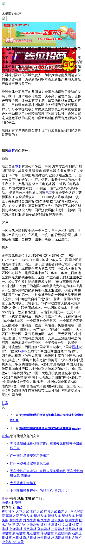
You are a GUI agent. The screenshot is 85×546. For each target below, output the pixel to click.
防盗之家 (19, 524)
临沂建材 (68, 524)
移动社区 (8, 511)
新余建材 (19, 533)
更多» (6, 436)
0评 (19, 507)
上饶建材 (15, 529)
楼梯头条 (40, 516)
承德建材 (57, 537)
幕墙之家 (12, 516)
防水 (15, 57)
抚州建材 (29, 529)
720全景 (18, 542)
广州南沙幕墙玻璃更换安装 (30, 463)
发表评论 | (12, 507)
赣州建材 (71, 529)
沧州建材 (43, 537)
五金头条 (26, 516)
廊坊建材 (29, 537)
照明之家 (71, 520)
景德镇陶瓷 (62, 533)
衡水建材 (15, 537)
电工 (48, 192)
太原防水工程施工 (23, 483)
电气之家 (43, 520)
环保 (21, 351)
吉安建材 (57, 529)
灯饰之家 (29, 520)
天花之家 (22, 511)
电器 (18, 166)
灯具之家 (50, 511)
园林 (75, 347)
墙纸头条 (54, 516)
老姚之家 (15, 520)
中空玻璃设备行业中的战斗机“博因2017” (39, 490)
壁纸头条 (68, 516)
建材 (11, 150)
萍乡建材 (47, 533)
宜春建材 (43, 529)
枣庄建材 (54, 524)
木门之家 (36, 511)
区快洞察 (33, 524)
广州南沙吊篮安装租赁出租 (30, 455)
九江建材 (33, 533)
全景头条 (57, 520)
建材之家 (71, 537)
